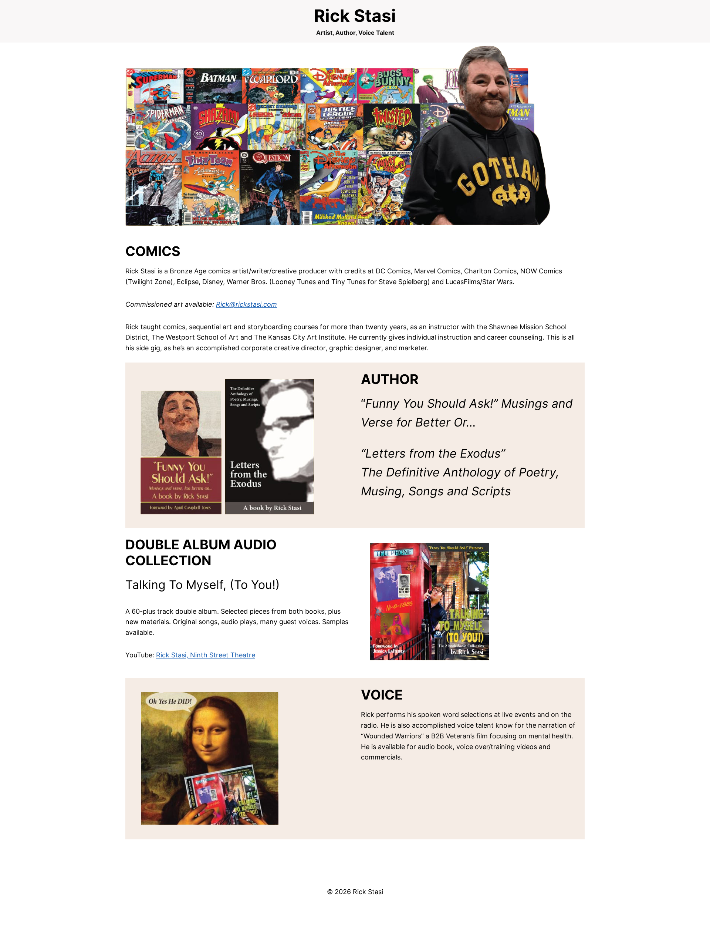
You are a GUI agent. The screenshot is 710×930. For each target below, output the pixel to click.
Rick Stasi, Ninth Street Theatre (205, 655)
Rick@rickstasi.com (246, 304)
